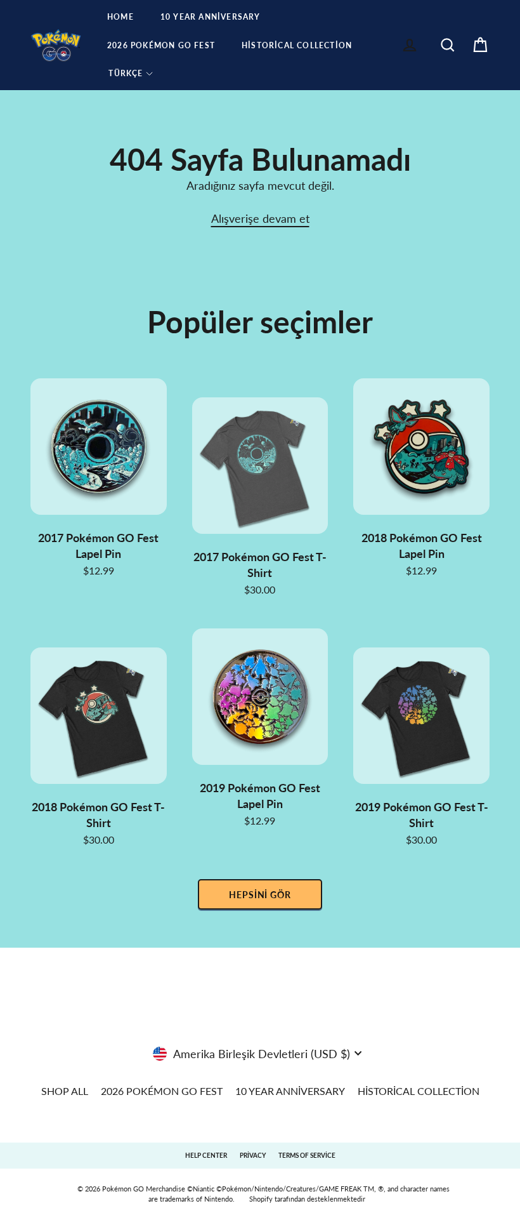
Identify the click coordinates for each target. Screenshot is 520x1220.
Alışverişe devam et (260, 218)
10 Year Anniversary (210, 17)
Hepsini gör (260, 894)
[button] (131, 73)
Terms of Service (306, 1155)
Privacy (253, 1155)
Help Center (206, 1155)
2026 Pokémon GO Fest (161, 45)
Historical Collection (297, 45)
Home (120, 17)
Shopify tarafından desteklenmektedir (307, 1199)
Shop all (64, 1091)
